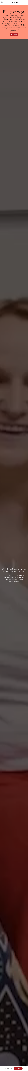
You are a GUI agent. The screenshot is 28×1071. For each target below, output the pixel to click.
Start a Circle (14, 34)
